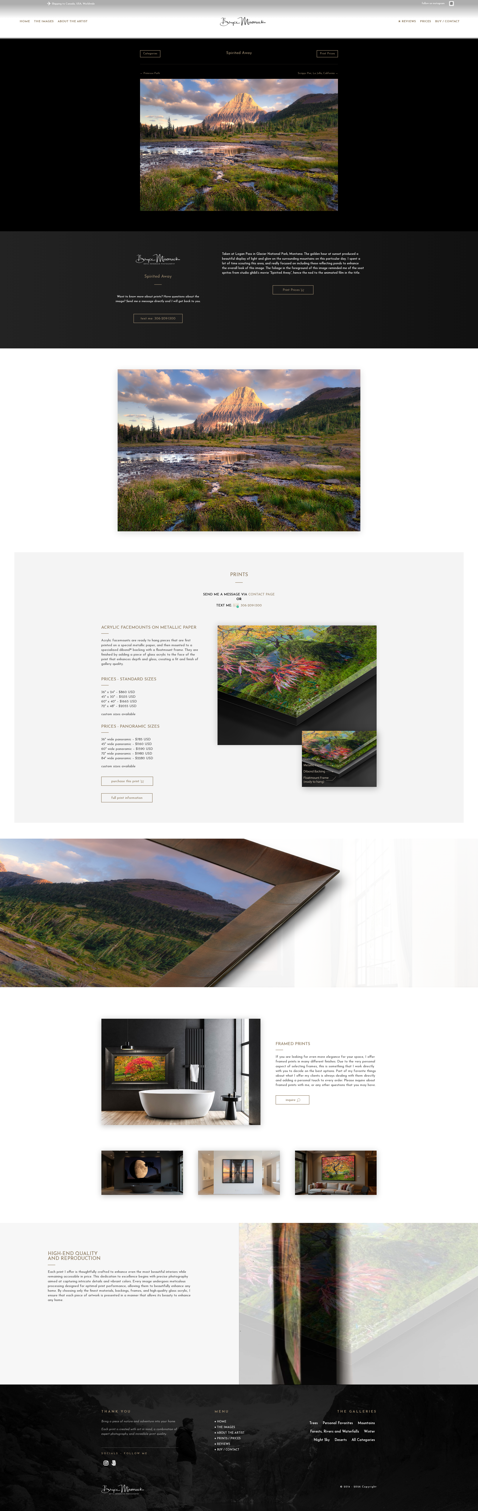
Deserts (341, 1440)
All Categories (363, 1440)
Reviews (223, 1444)
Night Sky (322, 1440)
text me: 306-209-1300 (158, 318)
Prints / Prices (228, 1438)
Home (25, 21)
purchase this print (125, 781)
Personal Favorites (338, 1423)
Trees (313, 1423)
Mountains (366, 1423)
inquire (291, 1100)
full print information (126, 798)
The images (44, 21)
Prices (425, 21)
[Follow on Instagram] (451, 3)
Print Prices (327, 53)
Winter (369, 1431)
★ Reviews (407, 21)
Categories (150, 53)
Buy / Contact (447, 21)
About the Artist (73, 21)
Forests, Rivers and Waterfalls (334, 1431)
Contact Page (261, 594)
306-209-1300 (251, 605)
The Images (226, 1427)
